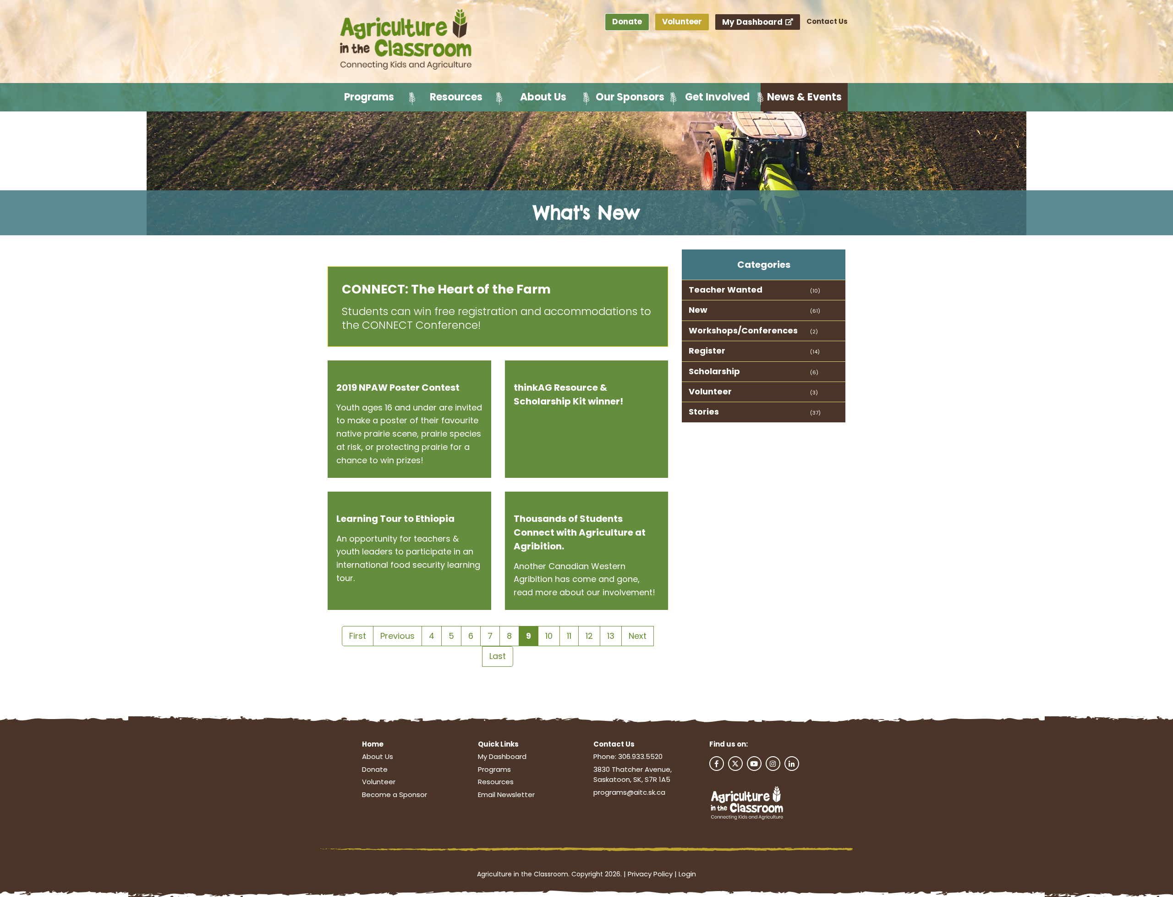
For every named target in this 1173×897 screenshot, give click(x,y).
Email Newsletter (506, 794)
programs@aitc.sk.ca (629, 792)
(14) (815, 351)
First (357, 636)
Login (687, 874)
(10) (815, 290)
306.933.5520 (640, 756)
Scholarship (714, 371)
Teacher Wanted (725, 289)
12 (589, 636)
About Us (543, 97)
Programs (369, 97)
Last (497, 656)
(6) (814, 372)
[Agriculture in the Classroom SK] (407, 40)
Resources (456, 97)
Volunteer (682, 21)
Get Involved (717, 97)
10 (549, 636)
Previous (397, 636)
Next (638, 636)
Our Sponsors (630, 97)
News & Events (804, 97)
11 (569, 636)
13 (610, 636)
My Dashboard (753, 22)
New (698, 310)
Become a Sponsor (394, 794)
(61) (815, 311)
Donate (627, 21)
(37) (815, 412)
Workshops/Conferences (743, 330)
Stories (704, 411)
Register (707, 350)
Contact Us (827, 21)
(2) (814, 331)
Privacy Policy (650, 874)
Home (373, 744)
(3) (814, 392)
